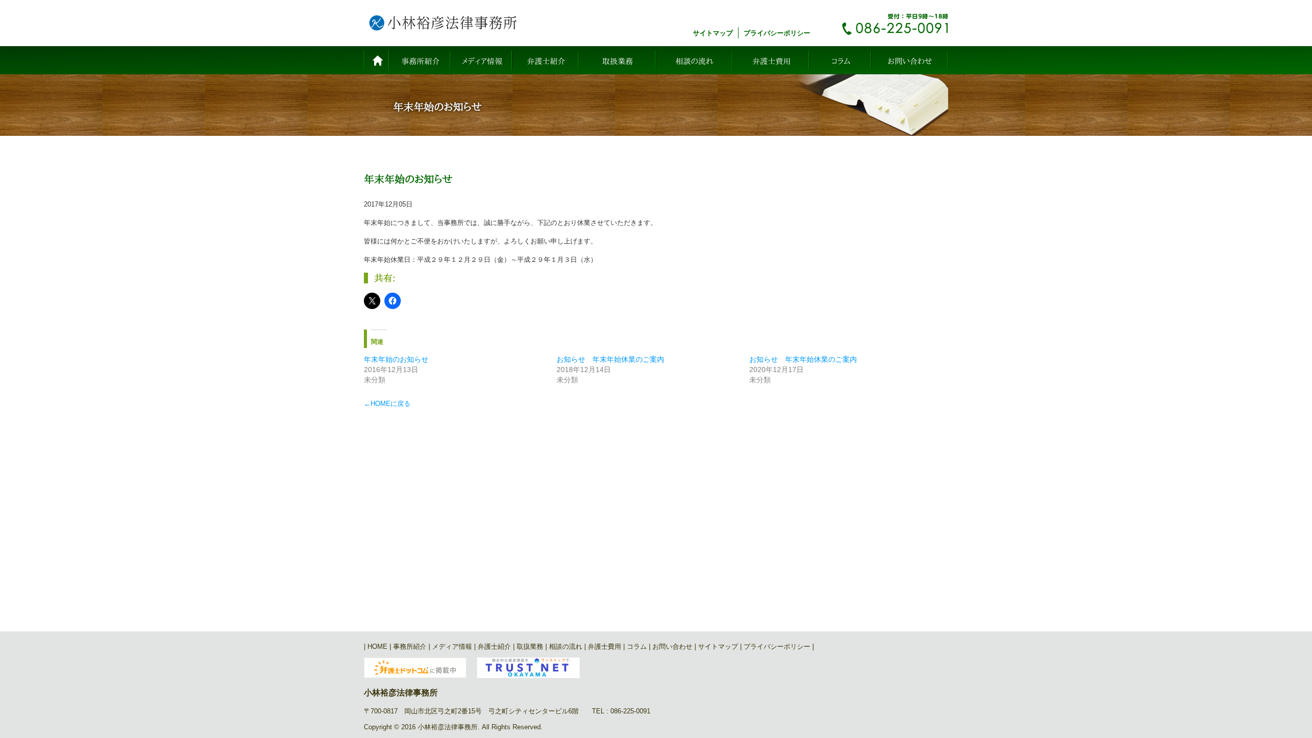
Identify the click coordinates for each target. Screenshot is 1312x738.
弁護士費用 (771, 61)
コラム (840, 61)
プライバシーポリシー (777, 33)
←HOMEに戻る (387, 403)
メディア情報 (482, 61)
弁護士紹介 (546, 61)
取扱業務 (617, 61)
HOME (376, 60)
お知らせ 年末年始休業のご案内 (610, 359)
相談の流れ (694, 61)
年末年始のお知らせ (396, 359)
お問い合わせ (910, 61)
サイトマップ (713, 33)
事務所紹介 (420, 61)
